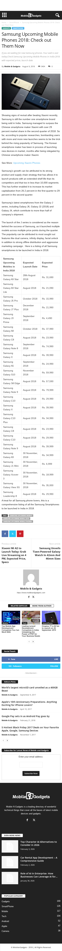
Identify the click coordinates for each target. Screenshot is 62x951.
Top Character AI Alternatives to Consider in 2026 (39, 843)
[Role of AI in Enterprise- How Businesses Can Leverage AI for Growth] (10, 878)
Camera (5, 931)
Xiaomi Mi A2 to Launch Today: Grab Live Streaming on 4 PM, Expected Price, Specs (14, 555)
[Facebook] (5, 533)
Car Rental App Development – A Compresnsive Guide (39, 859)
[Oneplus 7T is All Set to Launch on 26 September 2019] (51, 617)
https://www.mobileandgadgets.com (31, 593)
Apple (4, 926)
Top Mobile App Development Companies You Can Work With (10, 629)
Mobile (5, 623)
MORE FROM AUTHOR (41, 605)
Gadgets (6, 28)
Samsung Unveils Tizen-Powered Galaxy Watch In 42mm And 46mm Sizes (46, 553)
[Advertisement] (31, 5)
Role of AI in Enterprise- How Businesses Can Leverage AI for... (39, 875)
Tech (24, 623)
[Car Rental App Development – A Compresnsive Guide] (10, 862)
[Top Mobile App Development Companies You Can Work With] (11, 617)
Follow (54, 666)
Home (4, 22)
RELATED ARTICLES (19, 605)
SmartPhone (14, 22)
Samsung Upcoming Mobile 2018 (16, 518)
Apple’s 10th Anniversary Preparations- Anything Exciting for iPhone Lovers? (29, 703)
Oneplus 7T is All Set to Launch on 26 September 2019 (50, 628)
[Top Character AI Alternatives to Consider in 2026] (10, 846)
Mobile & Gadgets (12, 66)
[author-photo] (31, 577)
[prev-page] (29, 641)
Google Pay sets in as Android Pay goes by (26, 716)
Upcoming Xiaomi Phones (26, 163)
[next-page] (33, 641)
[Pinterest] (20, 533)
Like (56, 659)
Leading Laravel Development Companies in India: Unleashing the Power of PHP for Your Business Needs (31, 631)
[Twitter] (12, 533)
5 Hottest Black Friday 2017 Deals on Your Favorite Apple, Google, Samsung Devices (30, 729)
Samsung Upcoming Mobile (21, 515)
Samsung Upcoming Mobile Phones (17, 521)
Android (5, 921)
